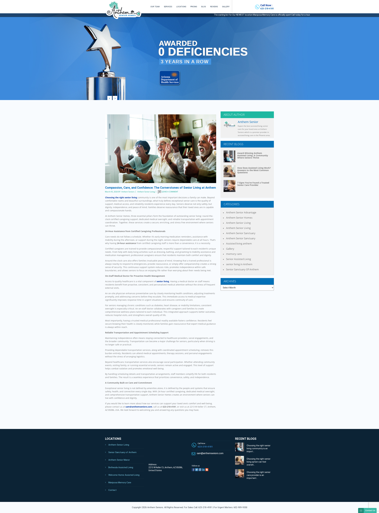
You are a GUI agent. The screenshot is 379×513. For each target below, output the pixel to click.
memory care (234, 254)
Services (168, 7)
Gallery (225, 7)
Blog (203, 7)
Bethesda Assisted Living (120, 467)
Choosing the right (121, 197)
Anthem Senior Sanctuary (240, 233)
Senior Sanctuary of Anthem (122, 452)
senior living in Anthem (239, 264)
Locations (181, 7)
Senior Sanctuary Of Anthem (242, 269)
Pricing (193, 7)
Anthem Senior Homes (239, 217)
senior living (163, 281)
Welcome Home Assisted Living (123, 475)
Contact (112, 490)
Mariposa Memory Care (119, 482)
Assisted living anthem (239, 243)
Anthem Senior (248, 122)
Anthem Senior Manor (119, 460)
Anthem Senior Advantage (241, 212)
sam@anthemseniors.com (139, 406)
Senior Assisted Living (238, 259)
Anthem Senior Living (238, 222)
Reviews (214, 7)
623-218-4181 (267, 8)
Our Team (155, 7)
